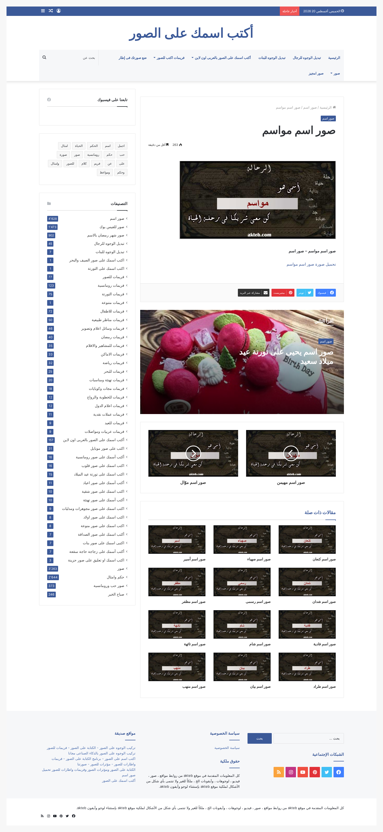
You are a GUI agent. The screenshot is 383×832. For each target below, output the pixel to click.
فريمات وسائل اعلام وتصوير (102, 328)
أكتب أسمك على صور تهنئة (103, 500)
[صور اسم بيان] (242, 667)
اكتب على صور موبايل (107, 448)
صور (337, 73)
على (122, 163)
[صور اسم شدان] (307, 582)
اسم (107, 146)
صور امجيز (316, 73)
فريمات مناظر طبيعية (108, 319)
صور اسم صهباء (259, 559)
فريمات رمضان (112, 337)
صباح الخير (116, 594)
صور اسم (310, 107)
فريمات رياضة (113, 362)
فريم (97, 163)
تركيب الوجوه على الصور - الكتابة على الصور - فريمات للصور (91, 748)
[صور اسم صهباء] (242, 539)
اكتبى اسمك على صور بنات (103, 543)
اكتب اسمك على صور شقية (103, 491)
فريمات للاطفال (112, 311)
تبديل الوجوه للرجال (307, 57)
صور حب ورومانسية (109, 585)
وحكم (121, 172)
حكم (109, 155)
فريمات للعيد (114, 423)
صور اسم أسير (194, 559)
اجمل (121, 146)
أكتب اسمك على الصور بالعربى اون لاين (223, 57)
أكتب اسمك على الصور (118, 780)
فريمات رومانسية (111, 285)
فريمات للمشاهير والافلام (105, 345)
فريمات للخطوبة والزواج (105, 397)
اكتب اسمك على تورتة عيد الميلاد (99, 474)
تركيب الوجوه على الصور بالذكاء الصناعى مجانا (101, 753)
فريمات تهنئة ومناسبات (106, 380)
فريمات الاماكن (112, 354)
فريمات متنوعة (113, 302)
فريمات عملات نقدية (108, 414)
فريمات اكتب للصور (170, 57)
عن (110, 163)
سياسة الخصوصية (227, 748)
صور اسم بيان (260, 686)
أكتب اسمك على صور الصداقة (101, 534)
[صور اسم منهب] (177, 667)
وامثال (55, 163)
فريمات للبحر (114, 371)
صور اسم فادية (324, 644)
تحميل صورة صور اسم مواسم (311, 264)
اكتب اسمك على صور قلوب (103, 465)
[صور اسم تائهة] (177, 624)
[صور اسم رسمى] (242, 582)
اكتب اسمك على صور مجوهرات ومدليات (93, 508)
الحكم (94, 146)
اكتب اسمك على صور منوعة (102, 525)
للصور (70, 163)
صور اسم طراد (324, 686)
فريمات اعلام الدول (109, 405)
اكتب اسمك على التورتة (106, 268)
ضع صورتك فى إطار (133, 57)
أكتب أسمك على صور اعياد (103, 482)
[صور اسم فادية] (307, 624)
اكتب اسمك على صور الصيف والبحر (96, 260)
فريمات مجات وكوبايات (106, 388)
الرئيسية (334, 57)
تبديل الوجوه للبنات (272, 57)
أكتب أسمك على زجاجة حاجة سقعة (96, 551)
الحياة (79, 146)
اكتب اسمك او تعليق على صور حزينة (96, 560)
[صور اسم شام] (242, 624)
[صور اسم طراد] (307, 667)
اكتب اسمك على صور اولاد (103, 517)
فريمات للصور (113, 277)
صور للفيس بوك (112, 227)
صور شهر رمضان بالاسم (105, 235)
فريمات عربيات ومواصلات (104, 431)
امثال (64, 146)
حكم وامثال (115, 577)
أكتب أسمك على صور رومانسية (100, 457)
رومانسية (93, 155)
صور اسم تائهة (195, 644)
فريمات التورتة (113, 294)
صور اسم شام (260, 644)
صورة (63, 155)
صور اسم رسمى (258, 601)
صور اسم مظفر (194, 601)
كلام (84, 163)
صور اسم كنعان (324, 559)
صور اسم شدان (324, 601)
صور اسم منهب (194, 686)
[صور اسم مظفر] (177, 582)
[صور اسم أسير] (177, 539)
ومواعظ (105, 172)
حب (122, 155)
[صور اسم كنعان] (307, 539)
